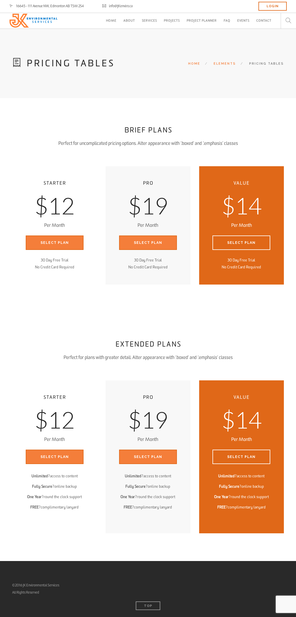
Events (243, 21)
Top (148, 606)
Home (194, 64)
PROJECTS (172, 21)
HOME (111, 21)
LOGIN (273, 6)
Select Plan (54, 243)
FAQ (227, 21)
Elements (225, 64)
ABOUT (129, 21)
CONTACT (263, 21)
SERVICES (149, 21)
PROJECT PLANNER (202, 21)
